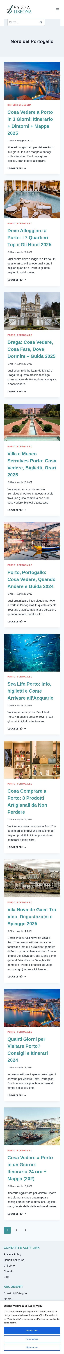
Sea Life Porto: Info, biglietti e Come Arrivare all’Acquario (30, 691)
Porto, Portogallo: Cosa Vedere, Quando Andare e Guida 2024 (31, 579)
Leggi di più (16, 168)
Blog (6, 1276)
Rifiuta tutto (32, 1347)
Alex (12, 140)
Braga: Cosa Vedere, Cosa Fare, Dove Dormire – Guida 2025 (31, 349)
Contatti (8, 1271)
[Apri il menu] (57, 9)
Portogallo (24, 224)
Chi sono (9, 1265)
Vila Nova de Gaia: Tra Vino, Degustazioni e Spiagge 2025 (31, 916)
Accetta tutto (32, 1330)
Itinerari (8, 1299)
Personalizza (32, 1339)
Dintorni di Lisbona (19, 105)
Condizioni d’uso (14, 1260)
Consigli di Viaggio (15, 1293)
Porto (11, 224)
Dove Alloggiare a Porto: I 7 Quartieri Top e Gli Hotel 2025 (29, 237)
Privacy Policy (12, 1254)
